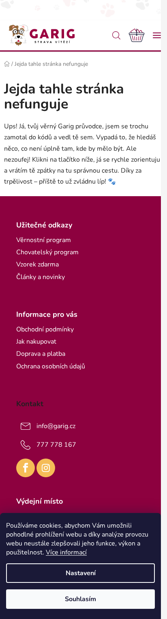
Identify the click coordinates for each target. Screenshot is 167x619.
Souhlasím (80, 599)
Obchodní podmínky (45, 329)
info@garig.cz (55, 426)
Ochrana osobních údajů (50, 366)
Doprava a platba (40, 353)
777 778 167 (56, 444)
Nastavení (81, 573)
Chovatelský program (47, 252)
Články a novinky (40, 277)
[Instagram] (45, 468)
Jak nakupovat (36, 341)
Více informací (66, 552)
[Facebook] (25, 468)
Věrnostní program (43, 240)
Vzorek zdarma (37, 264)
